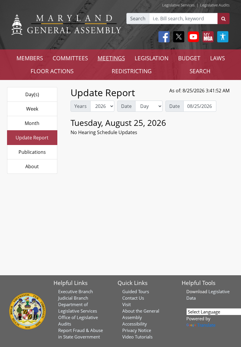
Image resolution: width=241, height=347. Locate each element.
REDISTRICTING (132, 71)
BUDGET (189, 58)
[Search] (223, 18)
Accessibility (134, 324)
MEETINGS (111, 58)
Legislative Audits (215, 5)
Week (32, 109)
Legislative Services (178, 5)
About (32, 166)
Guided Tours (135, 291)
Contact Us (133, 298)
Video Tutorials (137, 337)
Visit (126, 304)
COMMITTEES (70, 58)
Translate (206, 325)
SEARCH (200, 71)
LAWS (217, 58)
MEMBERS (29, 58)
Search (137, 18)
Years (80, 106)
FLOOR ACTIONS (52, 71)
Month (32, 123)
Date (126, 106)
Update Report (32, 137)
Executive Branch (75, 291)
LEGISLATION (151, 58)
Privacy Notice (136, 330)
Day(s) (32, 94)
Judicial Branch (73, 298)
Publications (32, 152)
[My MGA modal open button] (207, 36)
